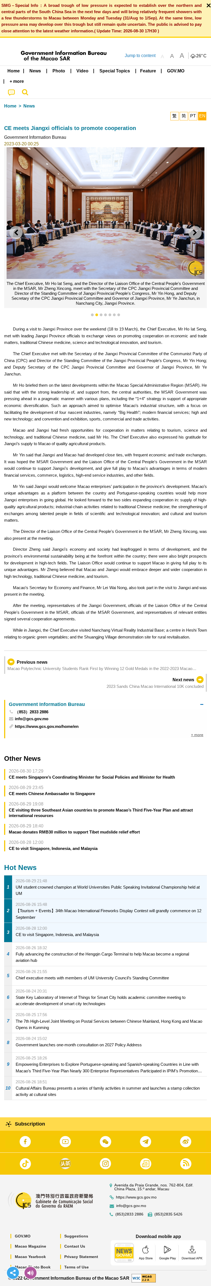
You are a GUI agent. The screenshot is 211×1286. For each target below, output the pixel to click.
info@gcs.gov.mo (131, 1206)
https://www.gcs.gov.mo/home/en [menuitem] (47, 726)
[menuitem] (35, 71)
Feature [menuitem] (148, 71)
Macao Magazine (30, 1246)
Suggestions (76, 1236)
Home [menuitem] (13, 71)
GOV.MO (22, 1236)
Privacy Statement (81, 1256)
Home (10, 106)
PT (193, 116)
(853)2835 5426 (168, 1214)
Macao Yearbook (30, 1256)
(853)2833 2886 (129, 1214)
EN (202, 116)
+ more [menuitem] (197, 735)
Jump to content (140, 55)
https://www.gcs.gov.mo (136, 1197)
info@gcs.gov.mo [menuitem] (31, 719)
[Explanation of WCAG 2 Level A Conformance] (144, 1278)
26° (201, 56)
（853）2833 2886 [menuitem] (31, 712)
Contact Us (74, 1246)
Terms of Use (76, 1267)
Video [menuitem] (82, 71)
